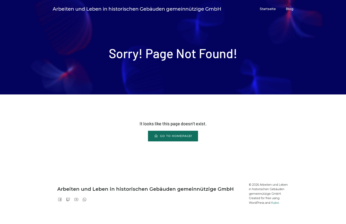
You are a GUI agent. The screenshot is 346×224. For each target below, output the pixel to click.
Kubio (275, 203)
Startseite (268, 9)
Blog (289, 9)
